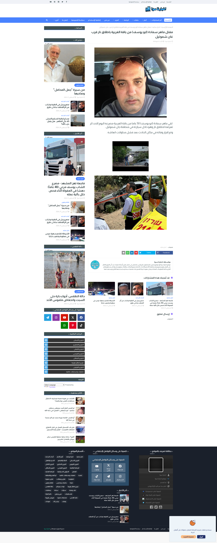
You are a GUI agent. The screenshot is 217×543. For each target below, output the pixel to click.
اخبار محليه (156, 27)
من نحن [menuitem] (107, 20)
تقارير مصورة (49, 479)
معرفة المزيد (188, 537)
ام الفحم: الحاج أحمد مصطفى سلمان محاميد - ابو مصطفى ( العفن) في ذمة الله (59, 409)
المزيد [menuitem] (117, 20)
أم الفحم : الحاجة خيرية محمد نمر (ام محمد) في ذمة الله (59, 419)
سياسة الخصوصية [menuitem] (78, 20)
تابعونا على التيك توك (153, 495)
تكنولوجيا (71, 479)
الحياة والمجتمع (62, 460)
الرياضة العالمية (74, 468)
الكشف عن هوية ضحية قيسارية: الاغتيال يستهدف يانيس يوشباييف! (60, 400)
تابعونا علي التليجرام (153, 502)
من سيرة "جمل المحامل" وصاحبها (69, 91)
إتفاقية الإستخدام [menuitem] (94, 20)
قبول (201, 537)
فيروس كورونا (49, 498)
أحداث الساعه (49, 457)
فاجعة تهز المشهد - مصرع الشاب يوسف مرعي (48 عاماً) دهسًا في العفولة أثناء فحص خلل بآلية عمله (161, 303)
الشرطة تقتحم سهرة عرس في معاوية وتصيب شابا (104, 302)
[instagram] (58, 1)
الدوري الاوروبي (78, 367)
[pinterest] (54, 1)
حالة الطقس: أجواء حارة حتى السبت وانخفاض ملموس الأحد (65, 298)
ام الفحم (163, 482)
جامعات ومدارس (61, 483)
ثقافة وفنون (49, 483)
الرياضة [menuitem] (126, 20)
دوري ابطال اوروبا (78, 363)
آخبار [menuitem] (145, 20)
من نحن (162, 2)
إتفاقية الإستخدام (146, 2)
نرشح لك (56, 501)
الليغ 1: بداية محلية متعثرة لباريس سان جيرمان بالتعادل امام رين (60, 438)
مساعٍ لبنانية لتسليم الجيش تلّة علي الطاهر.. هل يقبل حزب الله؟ (57, 121)
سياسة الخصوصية (134, 2)
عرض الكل (50, 43)
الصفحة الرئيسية (167, 27)
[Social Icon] (81, 317)
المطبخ (74, 471)
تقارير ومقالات (61, 479)
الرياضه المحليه (49, 471)
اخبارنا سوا (168, 41)
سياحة (56, 490)
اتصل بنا (156, 2)
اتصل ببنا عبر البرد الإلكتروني (157, 486)
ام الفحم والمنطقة (50, 475)
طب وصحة (72, 490)
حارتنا (71, 483)
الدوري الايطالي (78, 358)
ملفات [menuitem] (136, 20)
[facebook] (66, 1)
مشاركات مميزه (62, 498)
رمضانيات (48, 490)
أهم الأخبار (60, 457)
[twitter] (62, 1)
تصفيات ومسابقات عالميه (75, 372)
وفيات (64, 501)
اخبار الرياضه (69, 457)
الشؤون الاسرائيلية (63, 471)
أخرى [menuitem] (56, 20)
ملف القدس (73, 498)
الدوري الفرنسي (78, 354)
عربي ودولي (58, 494)
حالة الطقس (49, 486)
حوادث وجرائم (60, 486)
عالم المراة (48, 494)
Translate (52, 387)
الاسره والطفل (50, 460)
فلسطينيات (68, 494)
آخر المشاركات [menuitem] (157, 20)
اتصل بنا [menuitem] (65, 20)
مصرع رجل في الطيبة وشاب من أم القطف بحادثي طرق (132, 302)
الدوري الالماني (79, 349)
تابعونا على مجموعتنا (153, 491)
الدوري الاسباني (78, 340)
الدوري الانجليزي (78, 345)
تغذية (80, 475)
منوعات (47, 501)
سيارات (63, 490)
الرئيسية (168, 2)
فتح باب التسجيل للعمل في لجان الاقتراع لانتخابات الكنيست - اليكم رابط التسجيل (60, 428)
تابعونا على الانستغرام (153, 499)
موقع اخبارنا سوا (160, 479)
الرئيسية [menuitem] (168, 20)
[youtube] (50, 1)
